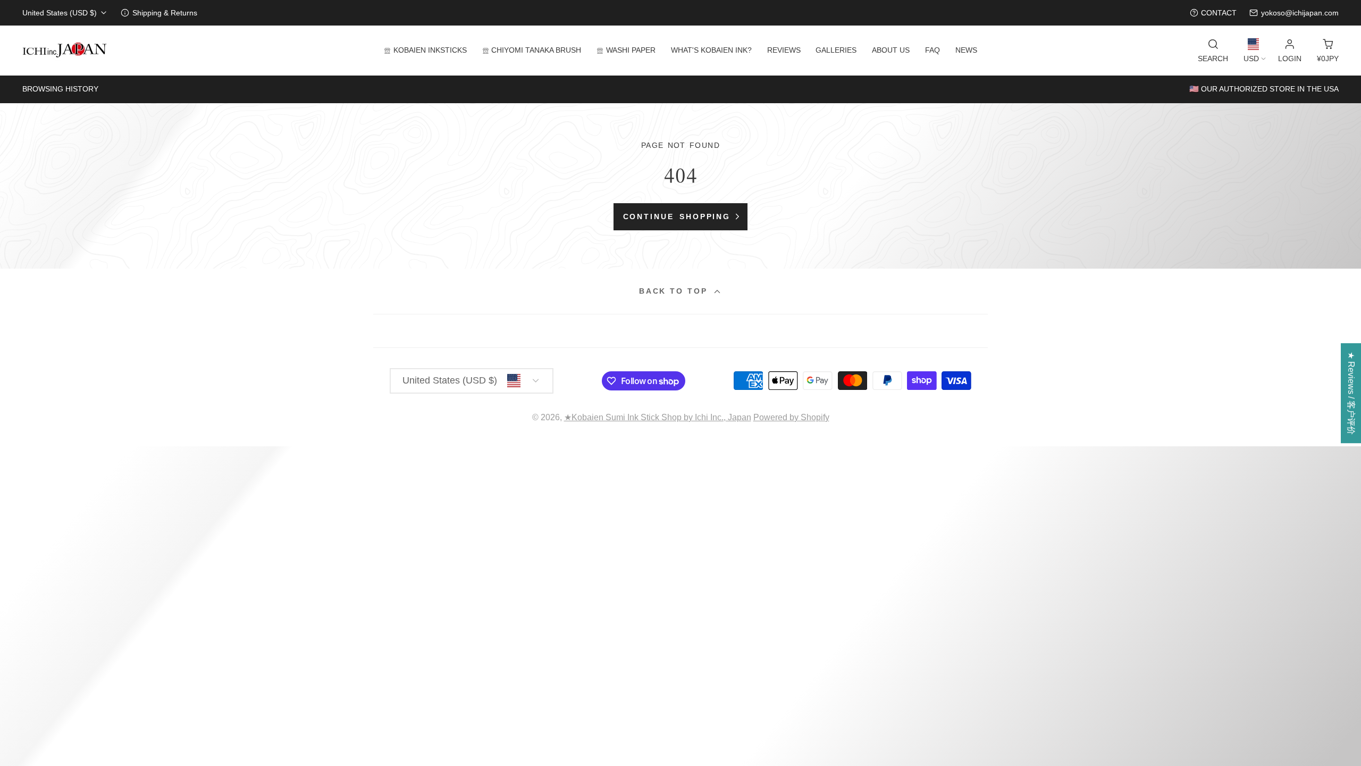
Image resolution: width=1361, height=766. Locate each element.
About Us (891, 50)
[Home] (64, 50)
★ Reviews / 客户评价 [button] (1351, 393)
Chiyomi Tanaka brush (536, 50)
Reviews (784, 50)
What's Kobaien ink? (711, 50)
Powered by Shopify (791, 417)
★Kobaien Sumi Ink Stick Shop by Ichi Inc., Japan (657, 417)
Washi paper (631, 50)
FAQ (932, 50)
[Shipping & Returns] (159, 13)
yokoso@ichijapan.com (1300, 13)
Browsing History (60, 89)
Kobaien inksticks (430, 50)
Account (1289, 50)
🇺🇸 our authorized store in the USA (1264, 89)
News (966, 50)
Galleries (836, 50)
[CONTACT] (1213, 13)
